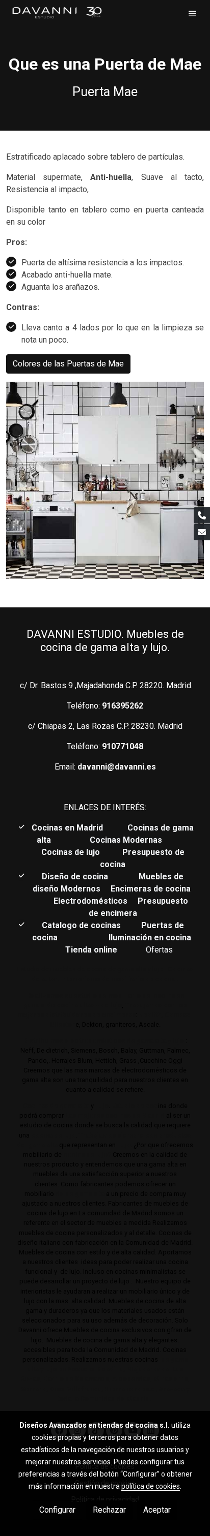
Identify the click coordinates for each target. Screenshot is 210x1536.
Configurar (57, 1510)
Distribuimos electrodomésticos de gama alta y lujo (103, 1041)
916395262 (122, 706)
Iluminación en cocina (150, 937)
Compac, (179, 1015)
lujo (102, 1106)
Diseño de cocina (80, 876)
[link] (57, 13)
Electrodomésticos (91, 901)
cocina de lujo (52, 1135)
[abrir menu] (192, 13)
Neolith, (151, 1015)
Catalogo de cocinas (82, 925)
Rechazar (109, 1510)
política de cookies (150, 1486)
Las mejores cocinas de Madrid (114, 1115)
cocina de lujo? (87, 1154)
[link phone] (202, 515)
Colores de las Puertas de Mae (68, 363)
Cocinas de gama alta (56, 1106)
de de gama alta (79, 1193)
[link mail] (202, 532)
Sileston (62, 1024)
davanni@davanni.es (116, 767)
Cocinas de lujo (70, 852)
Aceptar (157, 1510)
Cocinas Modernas (127, 840)
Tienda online (90, 950)
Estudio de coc (135, 1106)
